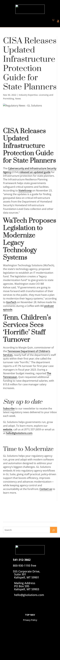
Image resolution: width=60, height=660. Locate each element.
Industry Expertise (28, 94)
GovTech (11, 302)
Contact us (46, 489)
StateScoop (25, 190)
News (18, 98)
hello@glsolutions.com (19, 433)
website (7, 429)
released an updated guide (34, 172)
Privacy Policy (30, 620)
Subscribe (9, 408)
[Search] (53, 530)
